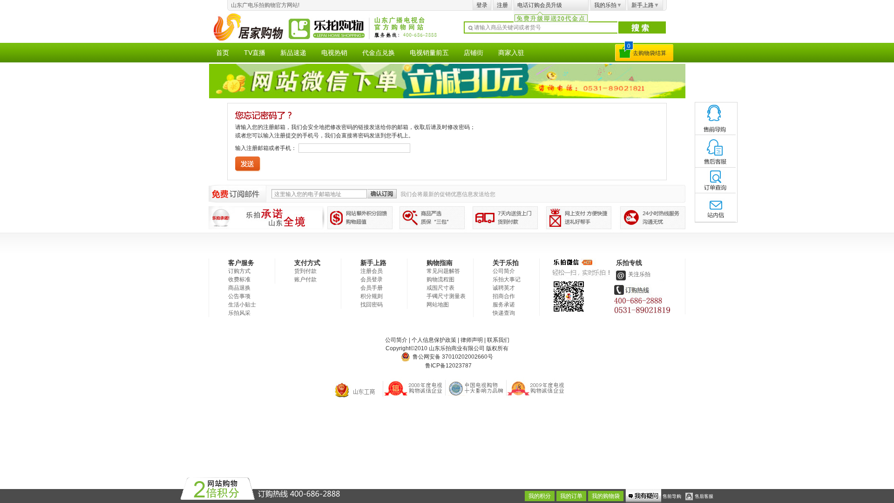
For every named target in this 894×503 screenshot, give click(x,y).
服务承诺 (504, 304)
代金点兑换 (378, 52)
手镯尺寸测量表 (446, 296)
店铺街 (473, 52)
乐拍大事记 (507, 279)
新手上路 (645, 5)
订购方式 (239, 271)
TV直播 (254, 52)
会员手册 (371, 288)
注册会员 (371, 271)
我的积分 (539, 496)
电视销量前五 (429, 52)
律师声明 (472, 340)
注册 (502, 5)
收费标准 (239, 279)
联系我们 (498, 340)
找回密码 (371, 304)
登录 (482, 5)
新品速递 (293, 52)
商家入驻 (511, 52)
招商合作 (504, 296)
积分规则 (371, 296)
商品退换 (239, 288)
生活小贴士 (242, 304)
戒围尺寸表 (440, 288)
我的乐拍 (608, 5)
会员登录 (371, 279)
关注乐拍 (638, 274)
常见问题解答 (443, 271)
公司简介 (504, 271)
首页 (222, 52)
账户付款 (305, 279)
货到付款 (305, 271)
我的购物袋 (606, 496)
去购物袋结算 (649, 53)
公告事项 (239, 296)
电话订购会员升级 (539, 5)
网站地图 (438, 304)
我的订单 (571, 496)
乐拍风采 (239, 313)
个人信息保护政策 (434, 340)
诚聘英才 (504, 288)
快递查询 (504, 313)
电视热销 (334, 52)
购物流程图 (440, 279)
